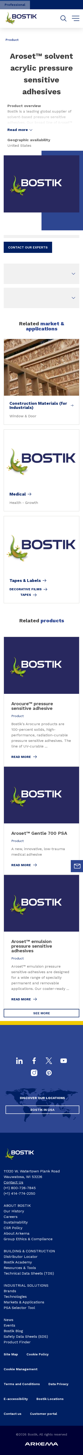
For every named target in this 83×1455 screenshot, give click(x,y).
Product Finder (17, 1342)
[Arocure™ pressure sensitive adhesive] (41, 701)
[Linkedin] (19, 1061)
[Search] (63, 18)
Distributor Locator (21, 1256)
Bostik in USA (42, 1110)
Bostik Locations (50, 1399)
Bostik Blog (13, 1331)
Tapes (25, 595)
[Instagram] (34, 1073)
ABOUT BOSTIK (17, 1205)
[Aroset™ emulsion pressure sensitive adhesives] (41, 942)
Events (9, 1325)
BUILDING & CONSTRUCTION (29, 1251)
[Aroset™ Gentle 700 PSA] (41, 820)
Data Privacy (58, 1384)
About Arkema (17, 1233)
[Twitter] (49, 1061)
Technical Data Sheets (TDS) (29, 1273)
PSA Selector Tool (19, 1307)
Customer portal (43, 1414)
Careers (11, 1216)
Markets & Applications (24, 1302)
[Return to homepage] (24, 18)
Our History (14, 1211)
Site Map (11, 1354)
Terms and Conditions (22, 1384)
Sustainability (16, 1222)
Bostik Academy (18, 1262)
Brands (10, 1291)
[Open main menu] (75, 18)
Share (72, 36)
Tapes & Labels (25, 580)
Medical (17, 494)
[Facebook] (34, 1061)
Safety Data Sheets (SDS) (26, 1336)
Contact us (12, 1414)
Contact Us (13, 1182)
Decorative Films (25, 589)
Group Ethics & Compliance (28, 1239)
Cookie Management (20, 1369)
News (8, 1320)
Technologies (15, 1296)
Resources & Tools (20, 1268)
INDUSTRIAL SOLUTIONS (26, 1285)
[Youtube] (63, 1061)
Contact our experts (28, 247)
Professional (15, 5)
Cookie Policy (38, 1354)
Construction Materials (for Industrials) (38, 405)
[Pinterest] (49, 1073)
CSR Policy (13, 1228)
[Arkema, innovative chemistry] (23, 1161)
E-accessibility (16, 1399)
